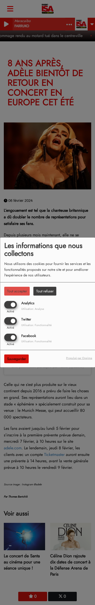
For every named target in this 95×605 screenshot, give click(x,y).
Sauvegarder (16, 358)
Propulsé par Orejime (79, 358)
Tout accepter (17, 291)
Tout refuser (45, 291)
